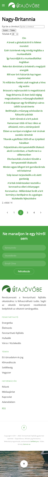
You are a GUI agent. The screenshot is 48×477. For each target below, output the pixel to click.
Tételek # (7, 33)
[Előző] (7, 212)
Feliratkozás (24, 271)
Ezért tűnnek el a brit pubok (24, 118)
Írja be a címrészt (11, 26)
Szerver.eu (26, 444)
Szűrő (5, 30)
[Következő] (40, 212)
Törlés (12, 30)
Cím (24, 38)
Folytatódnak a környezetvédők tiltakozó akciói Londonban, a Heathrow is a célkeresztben (24, 151)
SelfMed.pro (34, 441)
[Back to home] (24, 5)
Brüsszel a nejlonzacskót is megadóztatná (24, 90)
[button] (3, 5)
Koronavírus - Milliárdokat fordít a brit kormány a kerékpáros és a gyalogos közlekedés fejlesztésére (24, 195)
